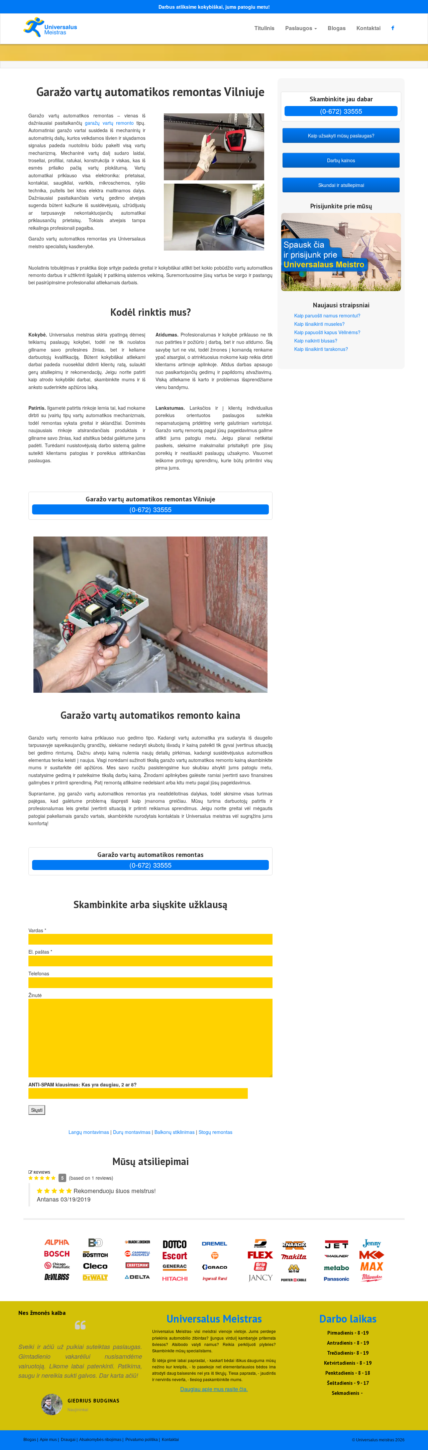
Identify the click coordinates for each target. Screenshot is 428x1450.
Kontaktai (368, 28)
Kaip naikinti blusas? (315, 340)
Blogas (337, 28)
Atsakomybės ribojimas (100, 1439)
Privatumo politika (141, 1439)
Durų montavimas (131, 1132)
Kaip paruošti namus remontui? (327, 315)
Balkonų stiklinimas (174, 1132)
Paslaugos (299, 28)
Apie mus (48, 1439)
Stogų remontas (215, 1132)
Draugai (68, 1439)
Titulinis (264, 28)
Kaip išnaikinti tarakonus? (321, 349)
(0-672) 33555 (150, 509)
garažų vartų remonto (109, 122)
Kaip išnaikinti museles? (319, 323)
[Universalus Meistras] (83, 27)
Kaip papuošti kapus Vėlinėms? (327, 332)
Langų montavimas (89, 1132)
